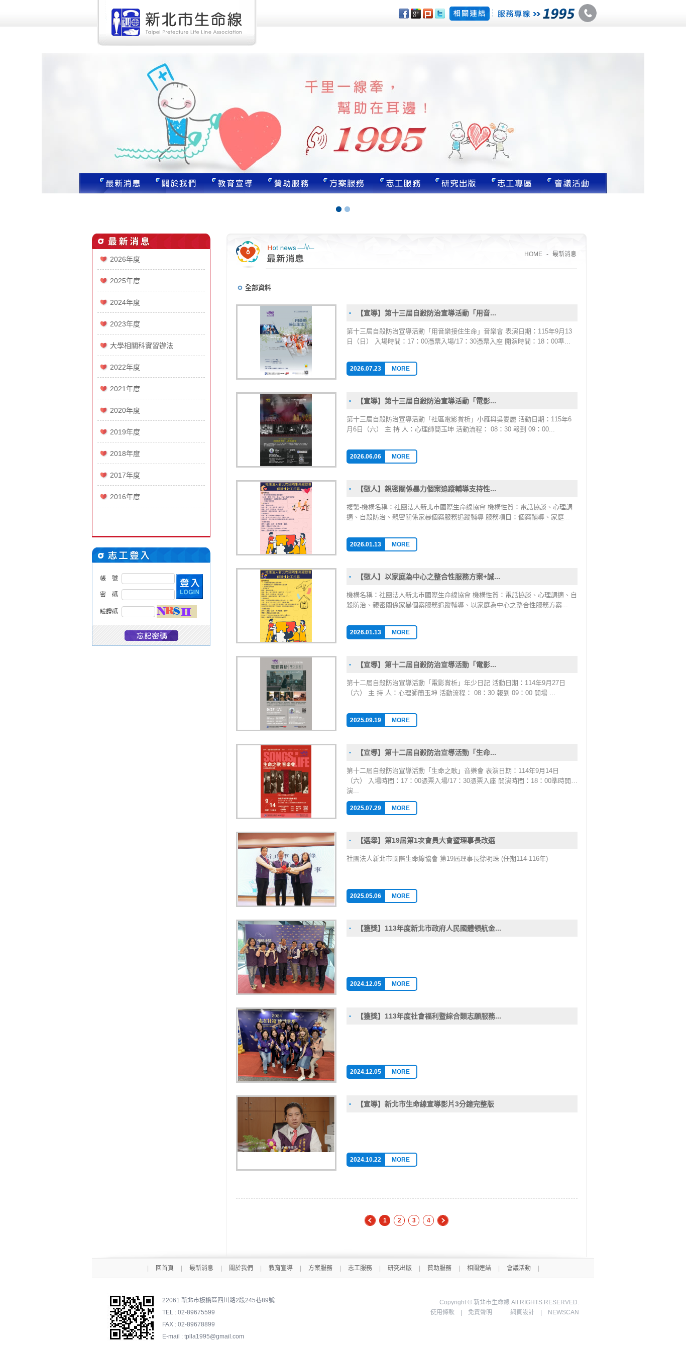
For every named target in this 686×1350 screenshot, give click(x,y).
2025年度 (125, 281)
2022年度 (125, 367)
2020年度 (125, 410)
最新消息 (113, 183)
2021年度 (125, 389)
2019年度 (125, 432)
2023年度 (125, 324)
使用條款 (442, 1312)
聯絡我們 (574, 183)
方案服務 (344, 183)
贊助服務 (288, 183)
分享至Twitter (440, 14)
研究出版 (457, 183)
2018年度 (125, 453)
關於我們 (176, 183)
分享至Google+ (416, 14)
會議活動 (519, 1268)
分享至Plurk (428, 14)
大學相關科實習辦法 (141, 346)
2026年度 (125, 259)
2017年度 (125, 475)
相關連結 (479, 1268)
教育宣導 (232, 183)
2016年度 (125, 497)
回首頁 (165, 1268)
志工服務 (401, 183)
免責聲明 (480, 1312)
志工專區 (513, 183)
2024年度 (125, 302)
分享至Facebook (404, 14)
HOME (533, 254)
